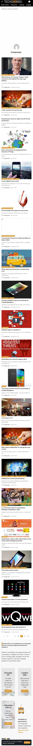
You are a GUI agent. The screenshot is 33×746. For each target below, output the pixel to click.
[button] (27, 742)
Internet (12, 74)
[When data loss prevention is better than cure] (16, 258)
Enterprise (5, 74)
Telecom (16, 445)
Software (18, 107)
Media (17, 178)
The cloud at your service (10, 570)
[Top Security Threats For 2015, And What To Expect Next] (16, 227)
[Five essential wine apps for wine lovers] (16, 200)
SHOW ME (8, 723)
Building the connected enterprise (13, 478)
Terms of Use (11, 743)
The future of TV (7, 418)
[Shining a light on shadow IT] (16, 319)
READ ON (8, 690)
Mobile (4, 208)
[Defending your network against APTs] (16, 348)
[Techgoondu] (13, 1)
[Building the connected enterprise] (16, 468)
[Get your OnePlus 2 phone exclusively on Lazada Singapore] (16, 289)
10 (18, 636)
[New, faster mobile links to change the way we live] (16, 436)
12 (24, 636)
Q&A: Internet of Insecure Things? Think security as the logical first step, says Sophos (15, 78)
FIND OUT (25, 690)
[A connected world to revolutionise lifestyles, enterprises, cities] (16, 497)
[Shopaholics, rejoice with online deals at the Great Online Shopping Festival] (16, 528)
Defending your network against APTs (14, 359)
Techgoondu (7, 87)
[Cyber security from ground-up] (16, 99)
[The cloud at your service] (16, 559)
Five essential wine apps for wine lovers (15, 210)
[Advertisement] (16, 26)
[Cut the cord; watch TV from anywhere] (16, 589)
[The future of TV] (16, 407)
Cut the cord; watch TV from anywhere (14, 599)
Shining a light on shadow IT (11, 330)
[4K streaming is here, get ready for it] (16, 616)
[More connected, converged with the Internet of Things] (16, 139)
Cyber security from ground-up (12, 110)
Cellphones (5, 298)
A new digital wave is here (10, 181)
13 (28, 636)
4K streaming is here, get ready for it (14, 627)
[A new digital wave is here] (16, 170)
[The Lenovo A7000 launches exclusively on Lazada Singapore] (16, 378)
